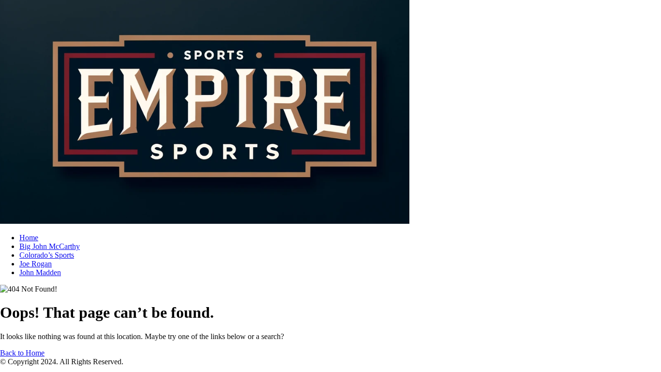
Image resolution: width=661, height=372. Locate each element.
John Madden (40, 272)
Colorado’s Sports (46, 255)
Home (28, 237)
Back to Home (22, 353)
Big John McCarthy (49, 246)
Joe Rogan (35, 264)
